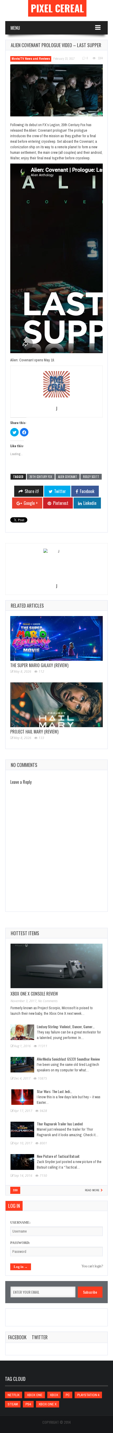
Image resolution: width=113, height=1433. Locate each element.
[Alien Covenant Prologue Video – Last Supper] (56, 90)
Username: (20, 1222)
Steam (13, 1404)
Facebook (17, 1337)
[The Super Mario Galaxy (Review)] (56, 638)
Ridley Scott (91, 477)
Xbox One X (47, 1404)
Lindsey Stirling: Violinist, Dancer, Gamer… (66, 1026)
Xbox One (34, 1395)
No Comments (48, 1001)
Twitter (40, 1337)
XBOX (54, 1395)
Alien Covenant (67, 477)
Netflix (13, 1395)
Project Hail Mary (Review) (34, 731)
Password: (20, 1243)
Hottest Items (25, 933)
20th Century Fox (40, 477)
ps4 (28, 1404)
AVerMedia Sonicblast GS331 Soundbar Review (68, 1059)
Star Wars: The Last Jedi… (54, 1091)
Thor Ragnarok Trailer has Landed (60, 1123)
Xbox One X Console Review (34, 994)
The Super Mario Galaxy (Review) (39, 665)
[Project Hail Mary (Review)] (56, 704)
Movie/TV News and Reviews (31, 59)
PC (68, 1395)
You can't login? (92, 1266)
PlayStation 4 (88, 1395)
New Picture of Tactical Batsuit (58, 1156)
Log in (14, 1205)
